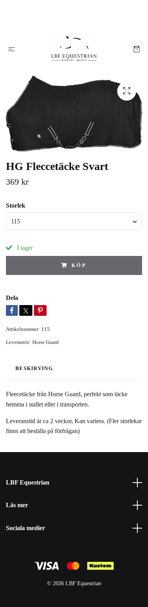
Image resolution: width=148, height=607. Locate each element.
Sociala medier (25, 528)
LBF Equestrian (27, 482)
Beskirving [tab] (34, 368)
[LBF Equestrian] (74, 49)
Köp (79, 265)
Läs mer (17, 505)
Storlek (15, 205)
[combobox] (74, 221)
